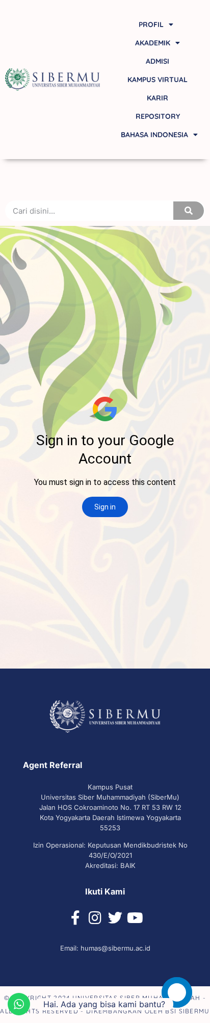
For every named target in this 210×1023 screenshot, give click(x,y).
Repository (158, 116)
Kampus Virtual (157, 79)
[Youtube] (135, 918)
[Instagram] (95, 918)
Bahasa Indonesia (154, 134)
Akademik (152, 42)
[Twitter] (115, 918)
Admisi (157, 61)
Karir (157, 98)
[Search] (188, 210)
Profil (151, 24)
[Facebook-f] (75, 918)
